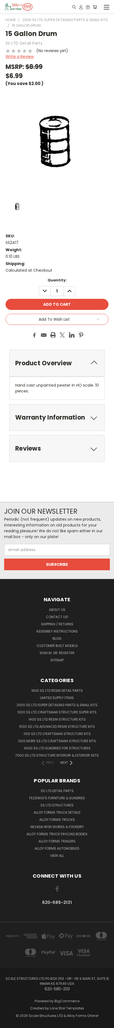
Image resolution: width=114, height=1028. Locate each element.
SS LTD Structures (57, 805)
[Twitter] (62, 335)
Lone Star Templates (67, 1008)
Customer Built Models (57, 645)
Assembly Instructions (57, 631)
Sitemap (57, 660)
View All (57, 855)
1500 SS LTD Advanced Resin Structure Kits (57, 726)
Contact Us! (57, 617)
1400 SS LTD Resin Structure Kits (57, 719)
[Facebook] (34, 335)
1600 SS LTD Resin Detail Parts (57, 690)
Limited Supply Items (57, 697)
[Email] (43, 335)
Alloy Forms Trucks (57, 819)
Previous (9, 1022)
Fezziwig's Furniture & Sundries (57, 798)
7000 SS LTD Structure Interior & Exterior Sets (57, 755)
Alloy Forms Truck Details (57, 812)
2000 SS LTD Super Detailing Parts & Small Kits (57, 705)
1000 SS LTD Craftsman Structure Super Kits (57, 712)
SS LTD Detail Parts (57, 790)
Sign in (46, 653)
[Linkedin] (71, 335)
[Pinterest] (81, 335)
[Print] (53, 335)
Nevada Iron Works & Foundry (57, 826)
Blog (57, 638)
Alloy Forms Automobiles (57, 848)
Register (66, 653)
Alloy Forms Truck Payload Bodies (57, 834)
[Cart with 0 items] (95, 7)
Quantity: (57, 280)
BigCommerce (67, 1001)
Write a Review (20, 56)
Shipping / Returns (57, 624)
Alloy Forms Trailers (57, 841)
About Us (57, 609)
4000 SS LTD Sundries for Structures (57, 748)
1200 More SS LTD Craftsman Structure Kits (57, 741)
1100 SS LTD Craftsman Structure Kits (57, 733)
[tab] (57, 417)
